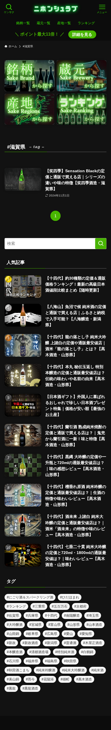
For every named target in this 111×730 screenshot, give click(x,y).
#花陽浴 (48, 679)
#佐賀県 (13, 616)
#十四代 (51, 616)
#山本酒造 (94, 625)
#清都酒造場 (38, 652)
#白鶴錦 (87, 652)
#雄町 (65, 679)
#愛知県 (86, 634)
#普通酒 (70, 643)
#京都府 (80, 606)
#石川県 (13, 661)
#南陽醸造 (72, 616)
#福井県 (32, 661)
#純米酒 (97, 670)
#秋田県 (70, 661)
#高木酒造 (84, 679)
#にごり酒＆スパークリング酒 (30, 597)
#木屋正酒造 (92, 643)
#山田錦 (13, 634)
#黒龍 (11, 688)
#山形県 (73, 625)
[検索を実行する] (100, 243)
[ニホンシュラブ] (55, 9)
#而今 (30, 679)
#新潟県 (51, 643)
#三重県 (39, 606)
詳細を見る (82, 34)
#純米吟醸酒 (45, 670)
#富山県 (54, 625)
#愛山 (68, 634)
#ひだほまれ (69, 597)
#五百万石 (59, 606)
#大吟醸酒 (14, 625)
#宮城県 (35, 625)
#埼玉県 (93, 616)
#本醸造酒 (14, 652)
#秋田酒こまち (18, 670)
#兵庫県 (32, 616)
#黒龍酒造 (30, 688)
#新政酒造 (30, 643)
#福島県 (51, 661)
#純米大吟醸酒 (73, 670)
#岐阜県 (32, 634)
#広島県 (51, 634)
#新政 (11, 643)
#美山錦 (13, 679)
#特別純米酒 (64, 652)
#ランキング (16, 606)
